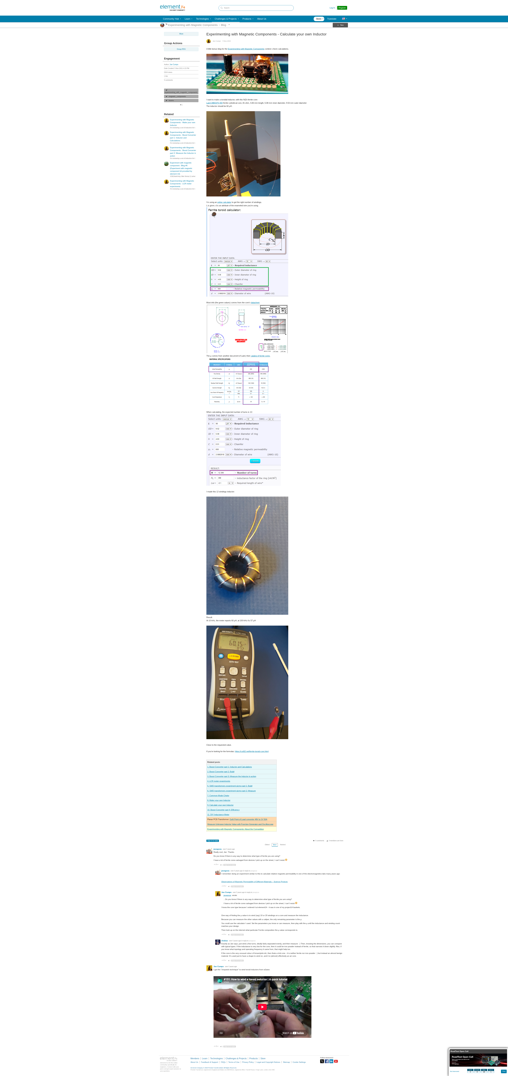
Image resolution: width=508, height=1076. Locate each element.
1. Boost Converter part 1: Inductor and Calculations (229, 767)
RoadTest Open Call (459, 1051)
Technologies (216, 1058)
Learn (204, 1058)
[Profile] (343, 19)
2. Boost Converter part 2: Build (220, 771)
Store (263, 1058)
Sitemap (286, 1062)
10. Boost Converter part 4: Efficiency (223, 810)
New (342, 25)
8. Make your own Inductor (218, 800)
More (167, 24)
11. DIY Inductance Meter (218, 814)
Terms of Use (233, 1062)
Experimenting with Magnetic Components (246, 49)
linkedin (331, 1061)
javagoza (218, 849)
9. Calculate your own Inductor (220, 805)
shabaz (224, 941)
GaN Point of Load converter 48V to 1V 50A (248, 819)
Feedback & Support (209, 1062)
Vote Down (218, 865)
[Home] (172, 8)
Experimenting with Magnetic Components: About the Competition (235, 829)
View (503, 1071)
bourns (171, 100)
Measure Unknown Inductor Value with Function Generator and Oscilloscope (240, 824)
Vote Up (215, 865)
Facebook (327, 1061)
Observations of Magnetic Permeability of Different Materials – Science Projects (254, 882)
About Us (194, 1062)
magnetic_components (177, 96)
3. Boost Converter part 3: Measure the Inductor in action (231, 776)
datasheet (255, 302)
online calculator (224, 202)
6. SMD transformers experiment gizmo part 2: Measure (231, 791)
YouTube (336, 1061)
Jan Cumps (174, 64)
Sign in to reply (212, 841)
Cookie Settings (299, 1062)
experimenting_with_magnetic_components (181, 92)
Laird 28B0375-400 (214, 103)
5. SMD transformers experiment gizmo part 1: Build (229, 786)
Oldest (267, 845)
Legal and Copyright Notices (268, 1062)
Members (194, 1058)
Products (253, 1058)
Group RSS (181, 49)
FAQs (223, 1062)
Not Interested (454, 1071)
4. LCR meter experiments (218, 781)
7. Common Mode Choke (218, 795)
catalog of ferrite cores (260, 356)
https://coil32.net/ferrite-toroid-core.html (252, 751)
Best (274, 845)
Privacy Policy (248, 1062)
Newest (282, 845)
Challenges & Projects (236, 1058)
